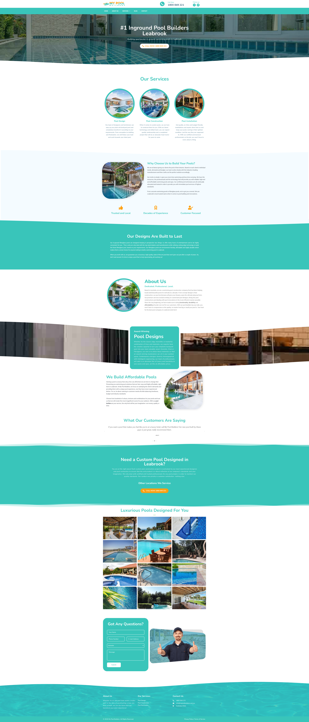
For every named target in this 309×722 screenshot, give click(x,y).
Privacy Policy (188, 719)
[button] (104, 431)
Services (125, 11)
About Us (115, 11)
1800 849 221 (176, 5)
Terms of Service (199, 719)
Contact (144, 11)
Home (106, 11)
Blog (135, 11)
